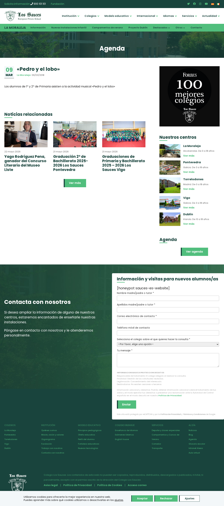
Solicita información (17, 4)
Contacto (196, 27)
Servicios (188, 16)
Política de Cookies (109, 485)
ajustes (118, 500)
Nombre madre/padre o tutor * (135, 293)
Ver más (75, 183)
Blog (191, 434)
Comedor (156, 443)
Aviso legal (51, 485)
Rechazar (166, 498)
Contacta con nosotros (52, 452)
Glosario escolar (197, 443)
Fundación (57, 4)
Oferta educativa (86, 434)
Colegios (90, 16)
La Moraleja (15, 28)
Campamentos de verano (107, 27)
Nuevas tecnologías (88, 448)
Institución (69, 16)
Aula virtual (194, 452)
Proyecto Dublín (138, 27)
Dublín (7, 448)
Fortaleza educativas (88, 443)
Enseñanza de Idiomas (126, 430)
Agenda (193, 439)
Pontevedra (10, 434)
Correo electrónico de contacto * (137, 316)
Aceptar (142, 498)
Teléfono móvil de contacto (133, 327)
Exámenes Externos (124, 434)
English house (122, 439)
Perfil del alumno (86, 439)
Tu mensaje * (124, 350)
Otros (179, 27)
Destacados (160, 27)
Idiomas (168, 16)
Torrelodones (10, 439)
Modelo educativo (116, 16)
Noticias (193, 430)
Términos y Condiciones (194, 414)
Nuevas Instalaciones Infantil (68, 27)
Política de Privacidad (169, 395)
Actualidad (209, 16)
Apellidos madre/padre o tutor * (136, 304)
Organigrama (48, 439)
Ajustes (189, 498)
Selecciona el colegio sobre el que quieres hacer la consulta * (153, 339)
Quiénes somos (49, 430)
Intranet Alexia (196, 448)
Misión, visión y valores (52, 434)
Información (38, 27)
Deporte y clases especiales (166, 430)
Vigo (6, 443)
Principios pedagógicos (90, 430)
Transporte (157, 448)
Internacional (146, 16)
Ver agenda (194, 252)
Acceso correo (137, 485)
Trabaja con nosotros (51, 448)
